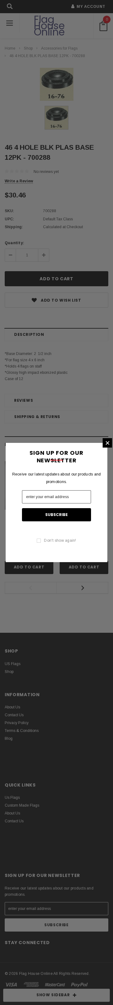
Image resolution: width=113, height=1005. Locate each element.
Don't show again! (60, 540)
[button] (107, 443)
